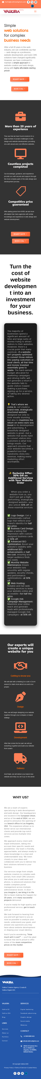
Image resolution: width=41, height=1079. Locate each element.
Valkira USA (6, 1013)
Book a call (18, 89)
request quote (12, 955)
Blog (3, 1017)
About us (5, 1033)
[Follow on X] (32, 2)
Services (5, 1029)
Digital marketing (27, 1009)
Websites (24, 1025)
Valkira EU (6, 1009)
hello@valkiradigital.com (31, 1041)
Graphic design (26, 1017)
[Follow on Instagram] (35, 2)
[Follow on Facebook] (28, 2)
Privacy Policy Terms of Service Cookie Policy (20, 1067)
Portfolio (5, 1037)
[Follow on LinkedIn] (32, 6)
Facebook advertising (28, 1013)
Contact (5, 1041)
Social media (25, 1021)
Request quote (18, 79)
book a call (11, 963)
